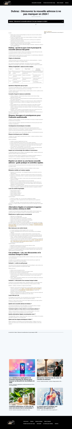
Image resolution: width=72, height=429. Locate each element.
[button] (62, 21)
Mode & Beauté (60, 2)
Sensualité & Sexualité (36, 2)
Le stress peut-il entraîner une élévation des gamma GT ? (47, 407)
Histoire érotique (38, 421)
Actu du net (25, 421)
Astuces (66, 2)
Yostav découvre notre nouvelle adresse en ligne (22, 241)
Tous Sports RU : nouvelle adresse (26, 290)
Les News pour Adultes (48, 423)
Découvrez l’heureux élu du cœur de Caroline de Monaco (49, 378)
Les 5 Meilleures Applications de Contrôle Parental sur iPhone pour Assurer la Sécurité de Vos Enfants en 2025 (22, 380)
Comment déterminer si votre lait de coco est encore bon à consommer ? (21, 407)
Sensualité (39, 423)
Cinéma (31, 421)
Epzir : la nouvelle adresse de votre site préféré (31, 288)
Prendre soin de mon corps (49, 2)
